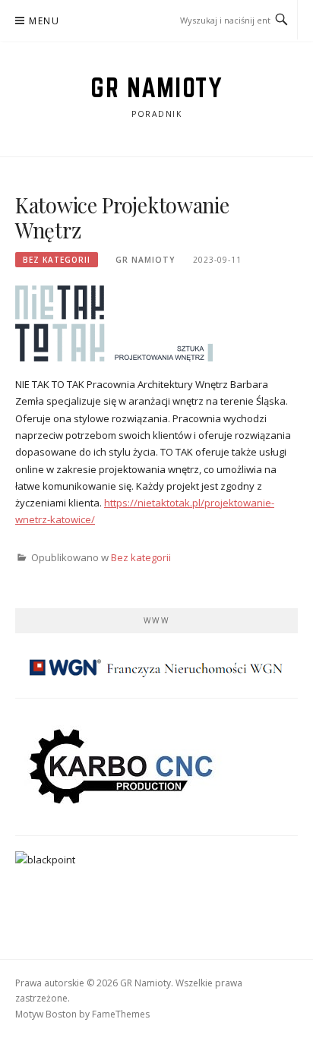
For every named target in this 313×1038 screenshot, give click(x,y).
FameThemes (121, 1014)
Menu (44, 20)
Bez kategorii (56, 259)
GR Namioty (156, 87)
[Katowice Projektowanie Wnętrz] (114, 323)
